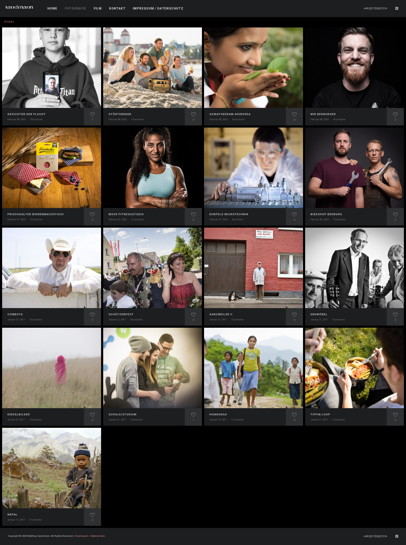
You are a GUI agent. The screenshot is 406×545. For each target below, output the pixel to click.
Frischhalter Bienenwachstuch (35, 214)
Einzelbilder (18, 414)
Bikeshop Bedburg (326, 214)
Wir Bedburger (323, 114)
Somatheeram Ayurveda (230, 114)
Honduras (218, 414)
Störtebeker (119, 114)
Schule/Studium (122, 414)
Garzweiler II (220, 314)
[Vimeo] (397, 8)
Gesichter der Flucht (26, 114)
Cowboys (15, 314)
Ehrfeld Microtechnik (228, 214)
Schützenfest (121, 314)
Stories (9, 22)
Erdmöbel (319, 314)
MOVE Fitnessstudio (126, 214)
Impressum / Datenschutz (90, 536)
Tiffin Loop (320, 414)
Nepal (12, 514)
